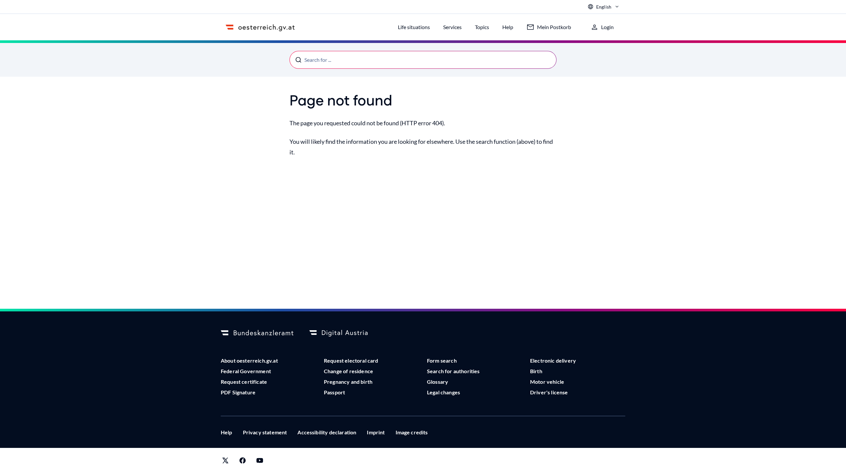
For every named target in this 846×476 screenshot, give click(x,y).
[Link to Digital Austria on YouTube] (259, 462)
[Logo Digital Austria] (345, 333)
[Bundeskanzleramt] (257, 333)
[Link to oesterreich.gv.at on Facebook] (242, 462)
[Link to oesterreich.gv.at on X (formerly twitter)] (225, 462)
